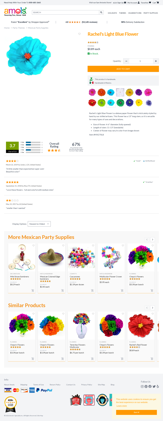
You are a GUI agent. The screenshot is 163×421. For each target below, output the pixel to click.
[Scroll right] (152, 239)
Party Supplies (151, 13)
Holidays (112, 13)
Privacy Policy (86, 385)
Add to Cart (123, 69)
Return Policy (55, 385)
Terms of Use (38, 385)
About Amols (9, 385)
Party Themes (19, 28)
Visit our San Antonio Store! (100, 2)
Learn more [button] (122, 406)
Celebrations (134, 13)
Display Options (19, 224)
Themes (122, 13)
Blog (112, 385)
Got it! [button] (136, 412)
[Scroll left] (147, 239)
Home (7, 28)
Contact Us (70, 385)
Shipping (23, 385)
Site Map (101, 385)
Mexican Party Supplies (38, 28)
